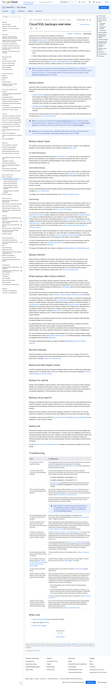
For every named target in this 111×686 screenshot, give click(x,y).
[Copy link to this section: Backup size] (42, 426)
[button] (11, 44)
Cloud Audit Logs (55, 483)
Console (83, 2)
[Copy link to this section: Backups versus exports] (53, 398)
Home (30, 19)
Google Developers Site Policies (63, 645)
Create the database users (55, 529)
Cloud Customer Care (65, 511)
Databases (47, 19)
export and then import (81, 417)
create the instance (78, 125)
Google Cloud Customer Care (40, 74)
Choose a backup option (39, 619)
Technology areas (28, 2)
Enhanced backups (38, 95)
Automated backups (73, 304)
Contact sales (29, 669)
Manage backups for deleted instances (77, 248)
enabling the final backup (36, 215)
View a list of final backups (64, 209)
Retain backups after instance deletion (66, 494)
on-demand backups (63, 300)
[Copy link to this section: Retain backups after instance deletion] (67, 276)
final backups (66, 287)
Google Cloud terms (53, 678)
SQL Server (21, 7)
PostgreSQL (78, 34)
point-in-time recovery (42, 191)
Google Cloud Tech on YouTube (98, 672)
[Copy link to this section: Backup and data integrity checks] (62, 365)
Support (49, 664)
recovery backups (46, 374)
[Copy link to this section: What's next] (41, 615)
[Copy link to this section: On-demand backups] (47, 153)
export (64, 404)
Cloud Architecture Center (75, 669)
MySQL (69, 34)
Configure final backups (54, 242)
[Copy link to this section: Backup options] (45, 83)
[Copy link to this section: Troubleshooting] (46, 453)
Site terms (43, 678)
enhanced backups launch (64, 121)
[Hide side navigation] (21, 683)
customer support (82, 517)
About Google (29, 678)
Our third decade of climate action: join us (71, 678)
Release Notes (51, 667)
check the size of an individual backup (45, 444)
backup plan (49, 244)
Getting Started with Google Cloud (77, 664)
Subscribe (91, 682)
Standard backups (37, 106)
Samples (30, 11)
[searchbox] (11, 16)
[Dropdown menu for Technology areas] (36, 2)
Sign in (107, 2)
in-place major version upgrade (63, 417)
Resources (39, 11)
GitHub (70, 661)
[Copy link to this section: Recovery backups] (48, 350)
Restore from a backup (39, 625)
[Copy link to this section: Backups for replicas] (50, 380)
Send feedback (84, 24)
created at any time (62, 156)
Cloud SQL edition (55, 61)
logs (56, 472)
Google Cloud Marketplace (32, 667)
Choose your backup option (47, 116)
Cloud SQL (10, 7)
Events (91, 664)
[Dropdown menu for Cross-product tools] (54, 2)
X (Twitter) (92, 667)
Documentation (38, 19)
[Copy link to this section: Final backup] (40, 199)
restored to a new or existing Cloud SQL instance (68, 294)
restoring (46, 622)
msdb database (79, 569)
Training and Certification (75, 672)
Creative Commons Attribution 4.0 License (72, 644)
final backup (74, 489)
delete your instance (69, 219)
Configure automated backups (70, 194)
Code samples (72, 667)
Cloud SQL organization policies (71, 607)
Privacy (37, 678)
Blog (91, 661)
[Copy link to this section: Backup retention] (47, 255)
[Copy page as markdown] (36, 28)
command (65, 466)
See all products (29, 661)
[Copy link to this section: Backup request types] (51, 141)
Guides (13, 11)
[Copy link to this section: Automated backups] (47, 168)
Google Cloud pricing (31, 664)
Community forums (52, 661)
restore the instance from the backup (66, 235)
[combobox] (68, 2)
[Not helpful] (90, 20)
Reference (21, 11)
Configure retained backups (57, 335)
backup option (42, 40)
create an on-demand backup (77, 542)
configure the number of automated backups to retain (68, 532)
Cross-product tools (45, 2)
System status (51, 669)
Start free (104, 7)
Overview (5, 11)
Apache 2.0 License (40, 645)
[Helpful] (87, 20)
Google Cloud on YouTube (97, 669)
